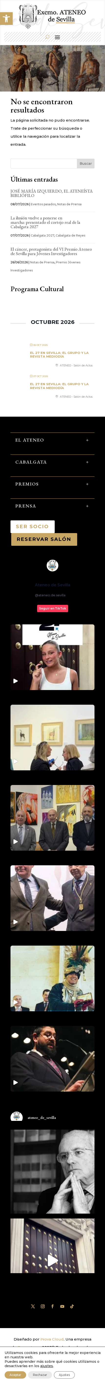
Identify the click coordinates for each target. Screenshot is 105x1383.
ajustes (46, 1366)
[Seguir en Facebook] (52, 1306)
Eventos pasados (43, 204)
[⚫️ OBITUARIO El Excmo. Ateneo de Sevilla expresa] (52, 1172)
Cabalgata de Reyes (70, 235)
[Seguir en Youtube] (62, 1306)
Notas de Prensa (69, 204)
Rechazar (40, 1375)
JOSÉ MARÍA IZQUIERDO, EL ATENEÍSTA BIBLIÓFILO (51, 193)
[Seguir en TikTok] (72, 1306)
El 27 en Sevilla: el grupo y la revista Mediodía (59, 355)
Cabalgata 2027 (42, 235)
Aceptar (15, 1375)
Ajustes (64, 1375)
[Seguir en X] (33, 1306)
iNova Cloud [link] (52, 1339)
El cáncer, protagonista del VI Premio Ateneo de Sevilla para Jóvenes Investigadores (51, 251)
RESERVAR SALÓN (44, 539)
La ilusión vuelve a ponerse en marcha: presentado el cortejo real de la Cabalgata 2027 (45, 222)
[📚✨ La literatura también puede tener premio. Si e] (52, 1260)
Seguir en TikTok (52, 608)
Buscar (86, 163)
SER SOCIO (32, 526)
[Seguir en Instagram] (43, 1306)
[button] (6, 18)
